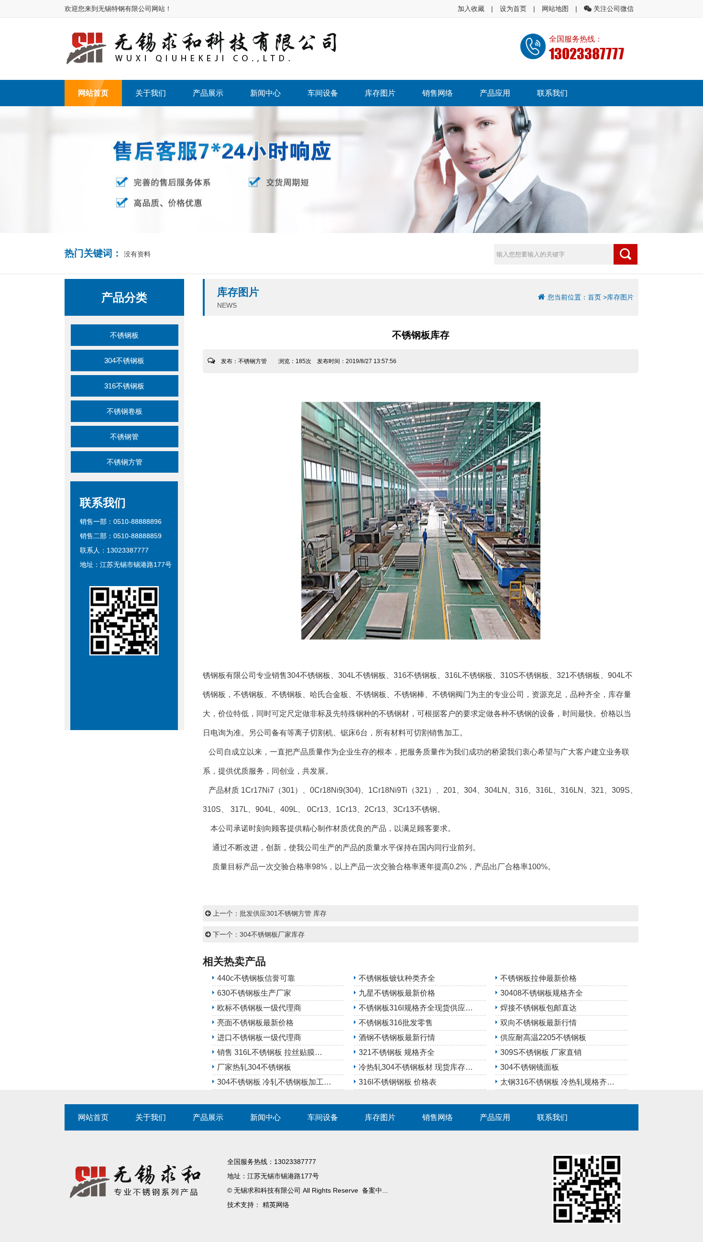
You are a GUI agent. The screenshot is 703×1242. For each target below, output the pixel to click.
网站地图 (555, 8)
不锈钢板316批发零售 (396, 1023)
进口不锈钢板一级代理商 (259, 1037)
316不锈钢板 (124, 386)
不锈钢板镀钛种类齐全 (397, 978)
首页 (594, 297)
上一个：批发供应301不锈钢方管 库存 (269, 913)
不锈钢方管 (125, 462)
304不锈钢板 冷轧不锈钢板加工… (274, 1082)
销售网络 (437, 93)
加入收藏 (471, 8)
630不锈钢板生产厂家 (254, 993)
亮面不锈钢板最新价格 (255, 1023)
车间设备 (323, 93)
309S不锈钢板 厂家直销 (541, 1052)
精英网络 (276, 1205)
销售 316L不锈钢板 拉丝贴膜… (269, 1052)
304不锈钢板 (124, 360)
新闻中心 (265, 93)
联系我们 (552, 93)
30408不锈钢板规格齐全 (541, 993)
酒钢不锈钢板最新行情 (397, 1037)
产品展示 (208, 93)
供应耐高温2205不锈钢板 (543, 1037)
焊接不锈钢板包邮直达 (538, 1008)
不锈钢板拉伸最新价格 (538, 978)
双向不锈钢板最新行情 (538, 1023)
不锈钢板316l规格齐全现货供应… (416, 1008)
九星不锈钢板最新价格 (397, 993)
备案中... (375, 1190)
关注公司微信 (613, 8)
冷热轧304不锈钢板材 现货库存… (416, 1067)
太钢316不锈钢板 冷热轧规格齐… (557, 1082)
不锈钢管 (124, 436)
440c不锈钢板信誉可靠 (256, 978)
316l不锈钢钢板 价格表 (398, 1082)
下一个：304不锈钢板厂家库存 (258, 934)
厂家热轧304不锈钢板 (254, 1067)
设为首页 (513, 8)
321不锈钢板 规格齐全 (397, 1052)
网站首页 (93, 93)
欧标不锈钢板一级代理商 (259, 1008)
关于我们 (150, 93)
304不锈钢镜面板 (529, 1067)
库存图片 (380, 93)
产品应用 (495, 93)
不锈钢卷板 (125, 411)
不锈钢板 (124, 335)
